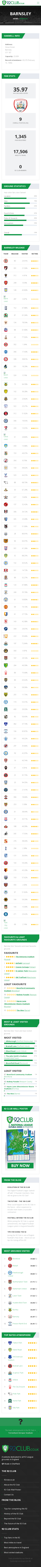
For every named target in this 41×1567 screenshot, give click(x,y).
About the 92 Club (12, 1484)
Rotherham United (20, 1289)
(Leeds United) (16, 1051)
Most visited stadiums (13, 1552)
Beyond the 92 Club (12, 1518)
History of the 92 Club (13, 1513)
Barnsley (16, 1317)
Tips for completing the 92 (15, 1508)
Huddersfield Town (20, 1303)
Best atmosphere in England (16, 1547)
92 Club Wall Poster (12, 1489)
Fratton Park (17, 1343)
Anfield (15, 1380)
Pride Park (16, 1394)
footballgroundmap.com (19, 1561)
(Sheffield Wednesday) (19, 1041)
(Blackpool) (17, 1063)
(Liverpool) (23, 963)
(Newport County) (19, 1082)
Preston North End (20, 1324)
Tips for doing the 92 (17, 1232)
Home (15, 19)
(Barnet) (23, 1010)
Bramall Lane (17, 1366)
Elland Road (17, 1350)
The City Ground (19, 1387)
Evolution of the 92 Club (19, 1187)
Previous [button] (35, 1431)
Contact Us (9, 1494)
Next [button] (38, 1431)
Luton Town (17, 1296)
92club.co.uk (9, 1480)
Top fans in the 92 (12, 1537)
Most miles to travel (12, 1542)
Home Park (17, 1401)
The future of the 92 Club (15, 1523)
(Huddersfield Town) (15, 1057)
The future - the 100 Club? (19, 1201)
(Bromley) (17, 1004)
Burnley (15, 1310)
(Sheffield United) (17, 1046)
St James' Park (18, 1373)
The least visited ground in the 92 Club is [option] (20, 1431)
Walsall (15, 1266)
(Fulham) (26, 967)
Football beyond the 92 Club (20, 1218)
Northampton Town (20, 1282)
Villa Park (16, 1408)
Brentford (16, 1259)
